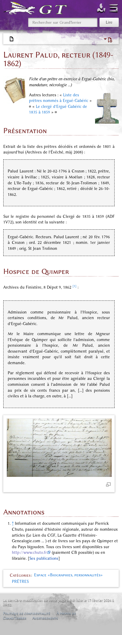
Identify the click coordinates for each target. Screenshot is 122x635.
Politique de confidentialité (26, 613)
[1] (74, 286)
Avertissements (45, 618)
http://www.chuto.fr (29, 552)
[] (44, 558)
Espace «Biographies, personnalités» (68, 575)
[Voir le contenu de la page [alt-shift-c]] (12, 39)
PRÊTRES (20, 581)
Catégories (20, 575)
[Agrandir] (108, 484)
